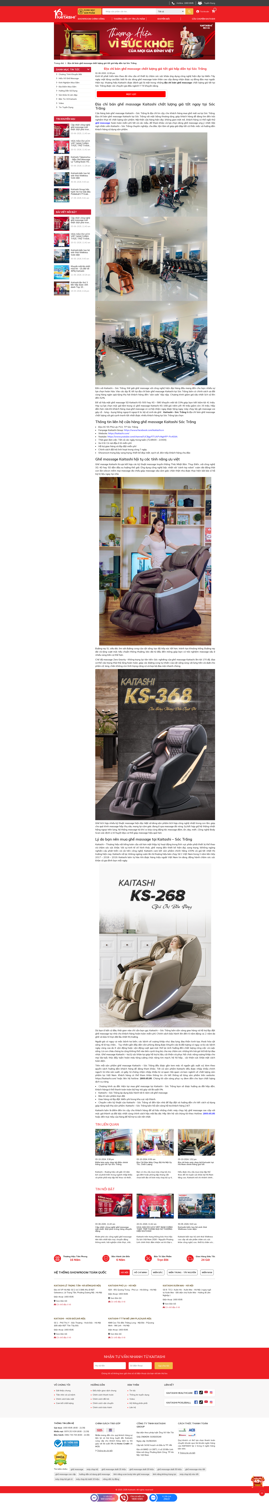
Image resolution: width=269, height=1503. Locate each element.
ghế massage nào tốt (195, 1469)
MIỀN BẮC (158, 1272)
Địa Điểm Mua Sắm (67, 86)
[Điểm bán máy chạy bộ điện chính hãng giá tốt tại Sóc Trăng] (113, 1143)
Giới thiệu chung (63, 1390)
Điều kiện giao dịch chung (104, 1390)
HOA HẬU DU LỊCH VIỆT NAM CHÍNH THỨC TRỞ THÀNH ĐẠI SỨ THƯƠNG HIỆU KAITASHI (155, 1229)
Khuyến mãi (163, 19)
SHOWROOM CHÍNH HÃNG (91, 19)
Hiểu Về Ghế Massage (69, 78)
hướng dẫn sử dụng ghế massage (94, 1474)
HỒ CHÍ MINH (140, 1272)
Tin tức (132, 1390)
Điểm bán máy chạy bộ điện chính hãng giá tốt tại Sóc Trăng (111, 1163)
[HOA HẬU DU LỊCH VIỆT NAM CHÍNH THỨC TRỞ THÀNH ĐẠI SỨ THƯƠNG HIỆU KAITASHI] (61, 147)
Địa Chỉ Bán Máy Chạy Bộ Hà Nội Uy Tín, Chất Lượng (154, 1163)
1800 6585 (69, 1296)
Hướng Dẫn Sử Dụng (68, 90)
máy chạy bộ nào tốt (189, 1474)
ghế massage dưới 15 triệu (114, 1469)
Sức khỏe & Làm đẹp (68, 95)
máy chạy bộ (92, 1469)
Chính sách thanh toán (103, 1394)
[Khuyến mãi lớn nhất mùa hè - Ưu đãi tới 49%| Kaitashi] (61, 272)
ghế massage (77, 1469)
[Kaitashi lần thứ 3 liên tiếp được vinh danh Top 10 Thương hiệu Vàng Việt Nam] (61, 288)
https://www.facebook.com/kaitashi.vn (143, 430)
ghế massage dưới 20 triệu (141, 1469)
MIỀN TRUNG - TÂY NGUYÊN (182, 1272)
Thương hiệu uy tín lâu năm (129, 19)
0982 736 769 (71, 1435)
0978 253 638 (70, 1431)
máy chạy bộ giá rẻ (64, 1479)
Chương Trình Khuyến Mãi (70, 74)
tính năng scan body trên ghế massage (131, 1474)
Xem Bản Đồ (61, 1301)
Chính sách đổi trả (101, 1399)
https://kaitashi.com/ (118, 433)
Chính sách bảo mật (65, 1399)
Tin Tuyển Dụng (66, 107)
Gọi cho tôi (163, 1365)
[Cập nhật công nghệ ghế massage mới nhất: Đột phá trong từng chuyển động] (61, 131)
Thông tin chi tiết (105, 1450)
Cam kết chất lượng (65, 1403)
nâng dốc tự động (111, 1479)
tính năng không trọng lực (164, 1474)
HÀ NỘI (124, 1272)
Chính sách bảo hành (102, 1407)
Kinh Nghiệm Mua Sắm (69, 82)
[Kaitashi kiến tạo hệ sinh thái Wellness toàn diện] (61, 179)
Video (61, 103)
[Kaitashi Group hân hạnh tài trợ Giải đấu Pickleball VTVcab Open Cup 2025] (61, 195)
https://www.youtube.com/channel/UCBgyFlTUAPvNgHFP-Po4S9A (142, 436)
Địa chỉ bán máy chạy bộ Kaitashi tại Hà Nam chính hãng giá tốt (196, 1163)
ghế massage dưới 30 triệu (169, 1469)
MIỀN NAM (207, 1272)
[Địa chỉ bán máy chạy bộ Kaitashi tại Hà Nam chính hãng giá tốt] (196, 1147)
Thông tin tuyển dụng (139, 1394)
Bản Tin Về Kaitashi (68, 99)
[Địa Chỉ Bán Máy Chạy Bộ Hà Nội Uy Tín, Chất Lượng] (155, 1142)
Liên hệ (132, 1407)
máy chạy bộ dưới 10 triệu (87, 1479)
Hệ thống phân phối (138, 1403)
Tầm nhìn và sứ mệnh (65, 1394)
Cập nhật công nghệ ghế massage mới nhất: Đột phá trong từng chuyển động (113, 1229)
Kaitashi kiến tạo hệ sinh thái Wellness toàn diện (192, 1228)
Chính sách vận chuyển (103, 1403)
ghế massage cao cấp (65, 1474)
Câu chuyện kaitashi (203, 19)
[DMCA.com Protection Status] (60, 1458)
